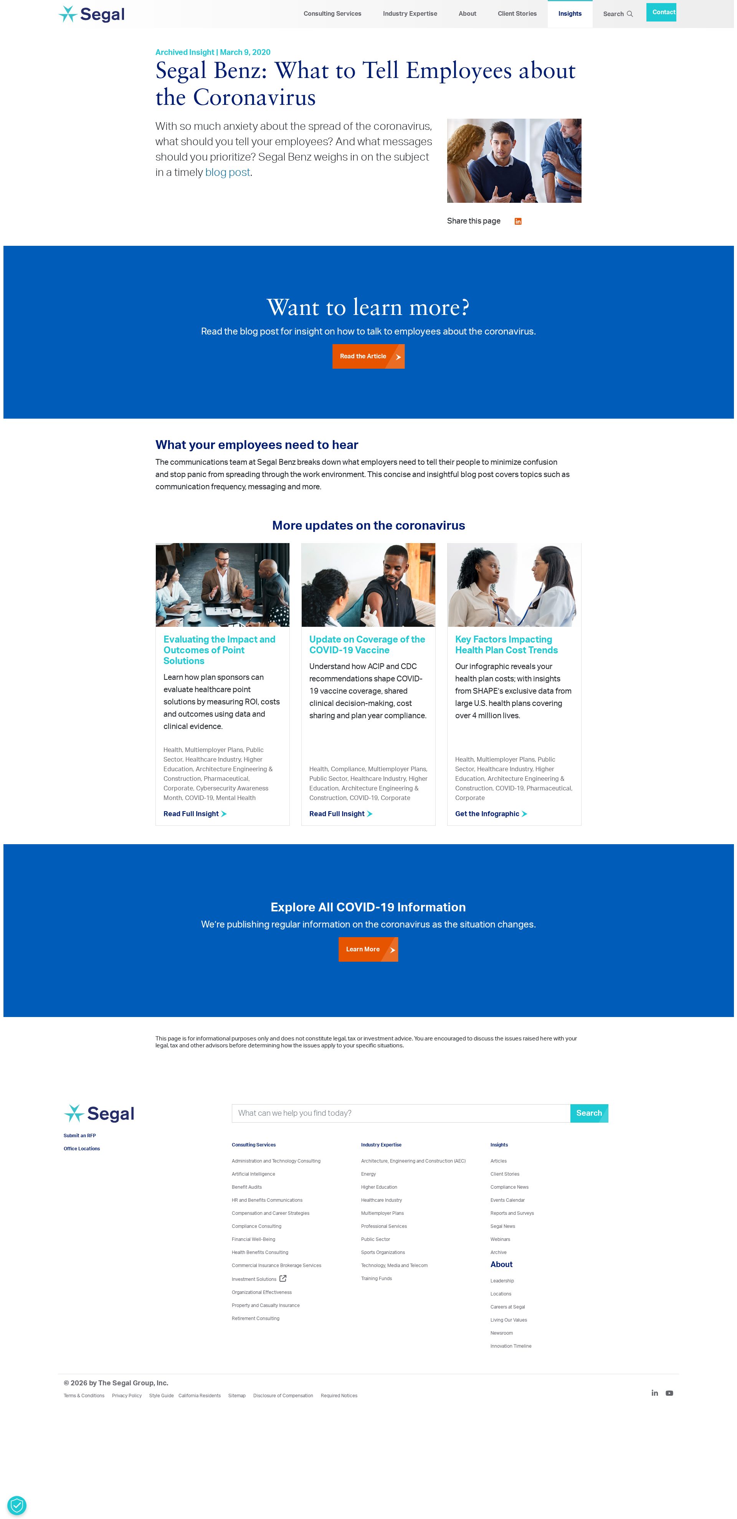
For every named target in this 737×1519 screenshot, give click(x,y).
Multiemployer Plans (382, 1214)
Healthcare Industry (381, 1201)
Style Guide (161, 1397)
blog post (227, 173)
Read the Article (363, 357)
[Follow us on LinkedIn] (658, 1395)
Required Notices (339, 1397)
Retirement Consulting (255, 1319)
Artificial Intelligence (253, 1175)
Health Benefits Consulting (260, 1253)
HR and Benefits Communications (267, 1201)
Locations (501, 1295)
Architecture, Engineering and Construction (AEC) (413, 1162)
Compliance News (510, 1188)
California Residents (199, 1397)
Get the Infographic (488, 815)
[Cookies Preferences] (16, 1505)
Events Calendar (508, 1201)
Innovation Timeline (511, 1347)
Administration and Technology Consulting (276, 1162)
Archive (499, 1253)
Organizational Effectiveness (262, 1293)
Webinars (500, 1240)
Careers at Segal (508, 1308)
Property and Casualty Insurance (266, 1306)
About (467, 14)
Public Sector (375, 1240)
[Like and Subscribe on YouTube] (669, 1395)
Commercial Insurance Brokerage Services (276, 1266)
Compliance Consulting (256, 1227)
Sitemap (237, 1397)
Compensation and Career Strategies (270, 1214)
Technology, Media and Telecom (394, 1266)
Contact (664, 10)
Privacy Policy (127, 1397)
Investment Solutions (254, 1280)
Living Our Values (509, 1321)
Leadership (502, 1282)
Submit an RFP (80, 1148)
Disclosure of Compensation (283, 1397)
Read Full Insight (192, 815)
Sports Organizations (383, 1253)
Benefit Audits (247, 1188)
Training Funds (376, 1279)
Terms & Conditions (84, 1397)
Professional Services (384, 1227)
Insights (570, 14)
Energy (368, 1175)
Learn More (363, 951)
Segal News (503, 1227)
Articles (499, 1162)
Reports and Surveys (512, 1214)
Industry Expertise (410, 14)
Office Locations (82, 1161)
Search (615, 15)
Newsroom (502, 1334)
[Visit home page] (99, 1124)
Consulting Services (333, 14)
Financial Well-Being (253, 1240)
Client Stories (517, 14)
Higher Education (379, 1188)
